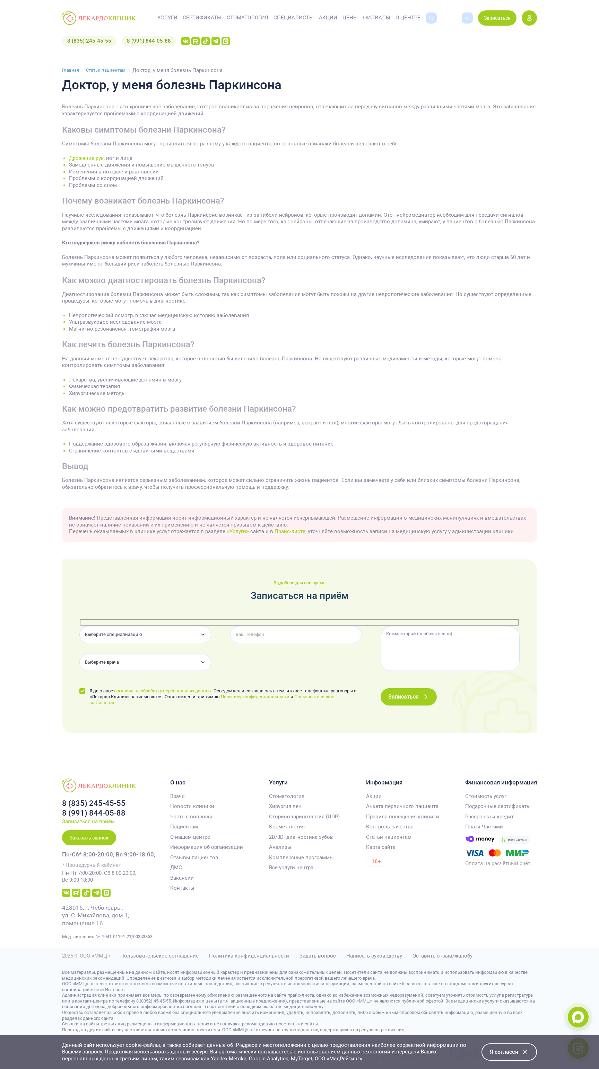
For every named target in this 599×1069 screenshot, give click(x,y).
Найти (426, 28)
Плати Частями (484, 827)
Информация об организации (206, 847)
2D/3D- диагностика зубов (301, 837)
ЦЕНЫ (350, 18)
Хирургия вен (285, 806)
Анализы (280, 847)
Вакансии (182, 878)
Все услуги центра (291, 867)
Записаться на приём (88, 821)
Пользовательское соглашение (159, 956)
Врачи (177, 796)
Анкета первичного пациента (402, 806)
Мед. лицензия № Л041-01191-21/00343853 (107, 936)
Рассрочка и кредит (489, 817)
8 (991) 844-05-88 (149, 41)
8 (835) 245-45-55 (89, 41)
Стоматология (286, 796)
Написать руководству (374, 956)
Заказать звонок (89, 838)
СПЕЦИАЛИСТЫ (294, 18)
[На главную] (99, 18)
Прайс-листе (290, 531)
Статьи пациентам (388, 837)
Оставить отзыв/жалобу (442, 956)
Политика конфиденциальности (249, 956)
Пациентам (184, 827)
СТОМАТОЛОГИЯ (247, 18)
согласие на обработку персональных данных (162, 690)
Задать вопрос (318, 956)
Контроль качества (390, 827)
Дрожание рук (86, 158)
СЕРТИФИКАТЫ (202, 18)
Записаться (497, 18)
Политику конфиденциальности (255, 696)
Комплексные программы (301, 857)
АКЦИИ (328, 18)
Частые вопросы (191, 817)
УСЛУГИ (167, 18)
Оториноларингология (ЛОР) (304, 817)
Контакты (182, 888)
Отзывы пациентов (194, 857)
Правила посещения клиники (402, 817)
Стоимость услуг (485, 796)
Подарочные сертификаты (498, 806)
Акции (374, 796)
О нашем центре (190, 837)
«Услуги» (238, 531)
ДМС (176, 867)
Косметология (287, 827)
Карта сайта (381, 847)
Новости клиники (192, 806)
